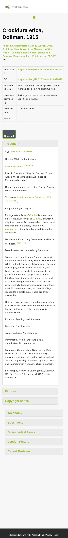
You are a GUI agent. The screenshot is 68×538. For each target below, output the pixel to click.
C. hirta (37, 218)
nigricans (10, 229)
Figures (10, 391)
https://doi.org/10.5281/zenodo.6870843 (40, 69)
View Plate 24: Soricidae (21, 151)
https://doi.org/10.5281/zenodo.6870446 (40, 79)
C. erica (33, 215)
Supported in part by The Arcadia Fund (26, 535)
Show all (9, 136)
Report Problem (19, 451)
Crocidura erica (13, 166)
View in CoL (29, 166)
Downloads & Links (21, 432)
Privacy (48, 535)
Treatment (12, 143)
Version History (18, 441)
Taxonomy (15, 413)
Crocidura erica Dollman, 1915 (34, 197)
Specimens (15, 422)
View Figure (22, 243)
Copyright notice (17, 401)
